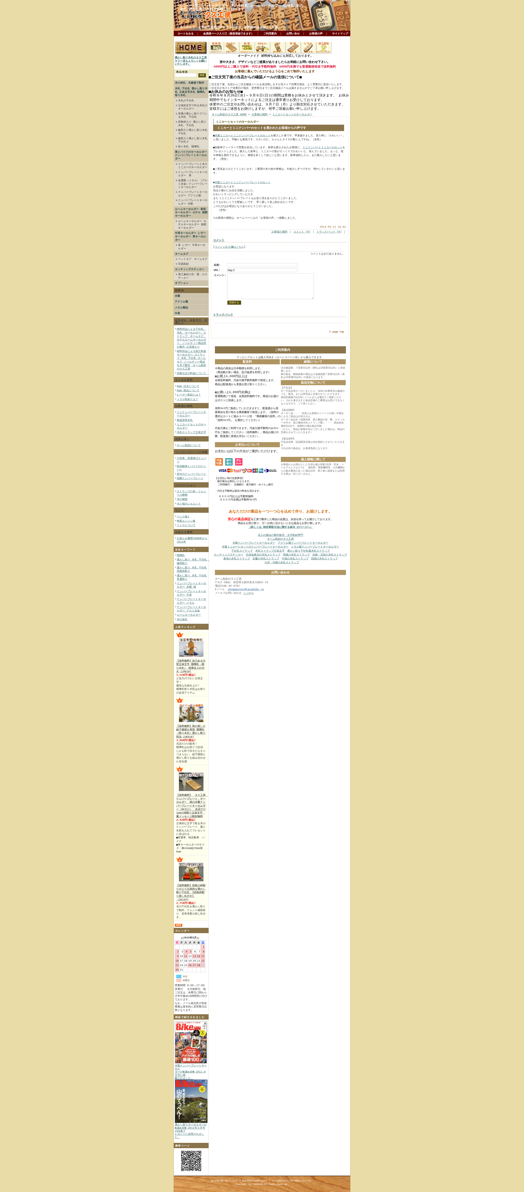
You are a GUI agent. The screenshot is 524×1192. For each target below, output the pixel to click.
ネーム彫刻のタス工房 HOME (229, 114)
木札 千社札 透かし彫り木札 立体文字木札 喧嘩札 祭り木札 (191, 92)
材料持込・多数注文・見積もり (191, 321)
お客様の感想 (184, 405)
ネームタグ (181, 253)
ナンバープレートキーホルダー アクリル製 (192, 193)
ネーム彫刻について (189, 445)
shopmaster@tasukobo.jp (246, 589)
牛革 (177, 313)
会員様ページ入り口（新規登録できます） (228, 33)
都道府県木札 (185, 420)
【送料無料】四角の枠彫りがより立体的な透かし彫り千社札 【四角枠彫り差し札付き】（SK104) (191, 892)
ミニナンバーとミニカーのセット (322, 147)
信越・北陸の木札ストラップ (329, 554)
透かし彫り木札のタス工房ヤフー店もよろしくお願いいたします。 (191, 60)
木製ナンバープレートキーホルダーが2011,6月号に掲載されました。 (191, 1072)
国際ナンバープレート (190, 478)
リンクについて (186, 525)
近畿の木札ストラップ (266, 558)
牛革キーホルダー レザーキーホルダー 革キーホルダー (190, 236)
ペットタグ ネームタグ (192, 258)
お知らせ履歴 (184, 532)
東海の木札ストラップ (236, 558)
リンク (179, 510)
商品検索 (182, 71)
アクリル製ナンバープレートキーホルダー (303, 542)
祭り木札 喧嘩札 (188, 146)
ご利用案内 (270, 33)
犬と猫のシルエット (189, 503)
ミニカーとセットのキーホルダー (292, 114)
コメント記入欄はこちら (229, 246)
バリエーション (185, 485)
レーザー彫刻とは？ (189, 394)
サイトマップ (340, 33)
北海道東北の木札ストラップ (263, 554)
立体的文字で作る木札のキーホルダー (192, 107)
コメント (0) (302, 231)
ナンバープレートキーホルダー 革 (192, 174)
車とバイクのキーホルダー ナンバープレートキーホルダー (191, 155)
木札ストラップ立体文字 (191, 432)
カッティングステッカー (189, 269)
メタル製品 (181, 307)
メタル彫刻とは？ (187, 399)
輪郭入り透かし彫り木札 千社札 (192, 131)
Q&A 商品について (188, 390)
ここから (248, 592)
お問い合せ (293, 33)
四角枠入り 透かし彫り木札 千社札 (192, 123)
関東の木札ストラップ (296, 554)
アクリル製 (181, 301)
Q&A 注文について (188, 386)
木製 (177, 295)
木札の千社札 (186, 100)
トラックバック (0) (329, 231)
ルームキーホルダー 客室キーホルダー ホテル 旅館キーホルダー (191, 212)
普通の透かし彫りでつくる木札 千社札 (192, 115)
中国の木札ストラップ (295, 558)
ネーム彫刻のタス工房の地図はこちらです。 (292, 1181)
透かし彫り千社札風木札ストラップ (308, 550)
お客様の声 (316, 33)
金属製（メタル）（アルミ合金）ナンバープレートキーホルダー (192, 184)
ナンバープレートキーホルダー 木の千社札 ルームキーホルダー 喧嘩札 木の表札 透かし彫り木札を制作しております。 (241, 7)
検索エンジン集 (186, 520)
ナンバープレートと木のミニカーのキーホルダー (192, 165)
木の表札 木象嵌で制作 (189, 82)
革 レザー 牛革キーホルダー (191, 246)
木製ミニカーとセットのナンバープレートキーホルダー (255, 546)
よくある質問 (184, 379)
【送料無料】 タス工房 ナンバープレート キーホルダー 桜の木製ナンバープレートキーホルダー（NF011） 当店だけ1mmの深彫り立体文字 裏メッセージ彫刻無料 (192, 806)
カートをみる (186, 33)
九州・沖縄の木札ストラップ (281, 562)
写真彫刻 (183, 263)
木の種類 (182, 499)
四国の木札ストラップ (324, 558)
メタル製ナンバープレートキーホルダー (315, 546)
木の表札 (182, 619)
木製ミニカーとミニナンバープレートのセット (243, 135)
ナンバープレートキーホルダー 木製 (192, 202)
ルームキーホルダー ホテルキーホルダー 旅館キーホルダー (192, 224)
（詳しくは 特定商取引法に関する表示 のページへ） (280, 527)
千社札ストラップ (242, 550)
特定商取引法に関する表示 (255, 1181)
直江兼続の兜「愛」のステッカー (192, 276)
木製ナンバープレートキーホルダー (254, 542)
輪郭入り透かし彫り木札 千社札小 (192, 140)
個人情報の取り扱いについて (224, 1181)
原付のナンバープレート (191, 473)
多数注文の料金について (193, 373)
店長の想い (182, 439)
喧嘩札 (181, 555)
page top (338, 331)
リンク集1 (183, 516)
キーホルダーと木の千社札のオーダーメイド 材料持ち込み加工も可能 (229, 27)
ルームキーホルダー (189, 614)
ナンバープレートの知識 (191, 452)
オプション (181, 282)
